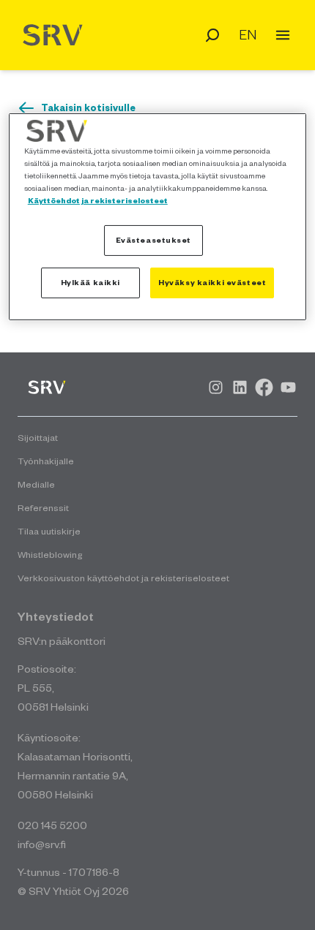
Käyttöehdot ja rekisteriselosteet (98, 200)
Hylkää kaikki (90, 282)
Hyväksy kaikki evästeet (212, 282)
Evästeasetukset (154, 239)
